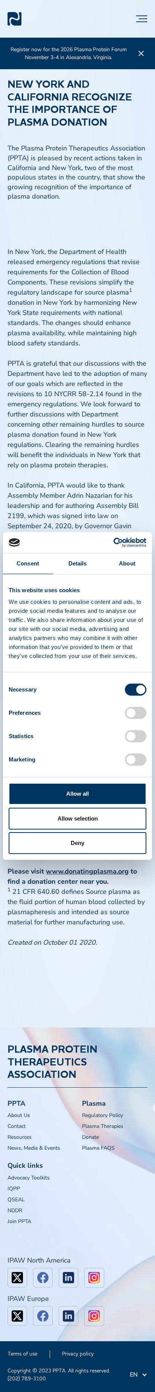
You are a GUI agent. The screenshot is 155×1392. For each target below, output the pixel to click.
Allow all (77, 793)
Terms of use (22, 1354)
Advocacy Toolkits (29, 1177)
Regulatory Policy (102, 1115)
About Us (19, 1115)
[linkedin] (68, 1277)
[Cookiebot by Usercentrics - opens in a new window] (113, 542)
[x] (17, 1277)
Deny (77, 843)
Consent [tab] (28, 563)
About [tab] (127, 563)
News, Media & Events (34, 1148)
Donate (90, 1137)
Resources (20, 1137)
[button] (141, 18)
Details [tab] (77, 563)
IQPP (14, 1188)
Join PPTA (19, 1221)
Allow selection (78, 818)
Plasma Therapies (102, 1126)
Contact (17, 1126)
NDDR (15, 1210)
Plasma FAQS (98, 1148)
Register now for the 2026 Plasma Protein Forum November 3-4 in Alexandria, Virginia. (69, 53)
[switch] (135, 713)
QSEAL (16, 1199)
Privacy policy (78, 1354)
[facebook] (43, 1277)
